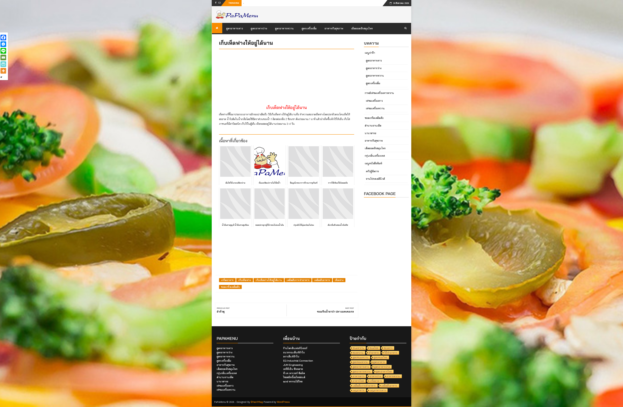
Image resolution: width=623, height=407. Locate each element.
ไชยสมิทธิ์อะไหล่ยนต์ (294, 377)
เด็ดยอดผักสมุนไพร (362, 28)
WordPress (283, 401)
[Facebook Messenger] (3, 44)
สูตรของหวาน (360, 362)
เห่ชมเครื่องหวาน (375, 108)
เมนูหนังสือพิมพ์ (373, 163)
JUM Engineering (293, 364)
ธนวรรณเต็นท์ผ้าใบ (294, 352)
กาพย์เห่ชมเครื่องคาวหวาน (379, 93)
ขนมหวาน (358, 348)
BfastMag (257, 401)
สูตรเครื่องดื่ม (309, 28)
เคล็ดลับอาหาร (322, 280)
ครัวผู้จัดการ (372, 171)
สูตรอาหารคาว (234, 28)
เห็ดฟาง (339, 280)
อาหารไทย (358, 381)
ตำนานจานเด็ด (373, 125)
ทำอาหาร (374, 352)
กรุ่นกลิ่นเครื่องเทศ (375, 155)
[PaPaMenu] (217, 28)
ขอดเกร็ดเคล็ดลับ (230, 286)
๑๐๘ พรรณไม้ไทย (293, 381)
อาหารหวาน (393, 376)
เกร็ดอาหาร (227, 280)
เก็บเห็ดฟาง (244, 280)
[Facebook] (3, 37)
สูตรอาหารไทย (384, 371)
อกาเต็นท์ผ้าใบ (291, 356)
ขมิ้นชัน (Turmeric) (253, 3)
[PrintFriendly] (3, 64)
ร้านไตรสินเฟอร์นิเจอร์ (295, 348)
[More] (3, 70)
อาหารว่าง (375, 376)
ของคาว (388, 348)
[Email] (3, 57)
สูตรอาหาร (379, 362)
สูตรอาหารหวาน (284, 28)
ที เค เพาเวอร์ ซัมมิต (294, 373)
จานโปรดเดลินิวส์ (375, 178)
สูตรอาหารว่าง (259, 28)
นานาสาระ (370, 133)
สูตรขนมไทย (380, 357)
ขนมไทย (374, 348)
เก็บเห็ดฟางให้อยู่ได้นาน (269, 280)
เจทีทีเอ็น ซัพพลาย (293, 369)
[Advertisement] (286, 74)
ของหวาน (358, 352)
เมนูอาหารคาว (378, 390)
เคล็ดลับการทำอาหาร (298, 280)
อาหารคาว (358, 376)
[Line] (3, 51)
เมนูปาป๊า (370, 52)
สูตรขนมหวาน (360, 357)
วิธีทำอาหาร (390, 352)
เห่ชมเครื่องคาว (374, 100)
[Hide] (1, 77)
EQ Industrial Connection (298, 360)
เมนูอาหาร (358, 390)
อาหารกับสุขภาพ (333, 28)
